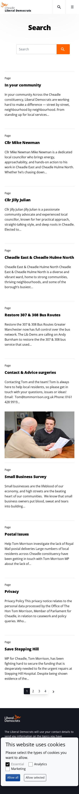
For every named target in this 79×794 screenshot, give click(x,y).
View (39, 97)
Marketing (18, 769)
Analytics (40, 764)
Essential (17, 764)
